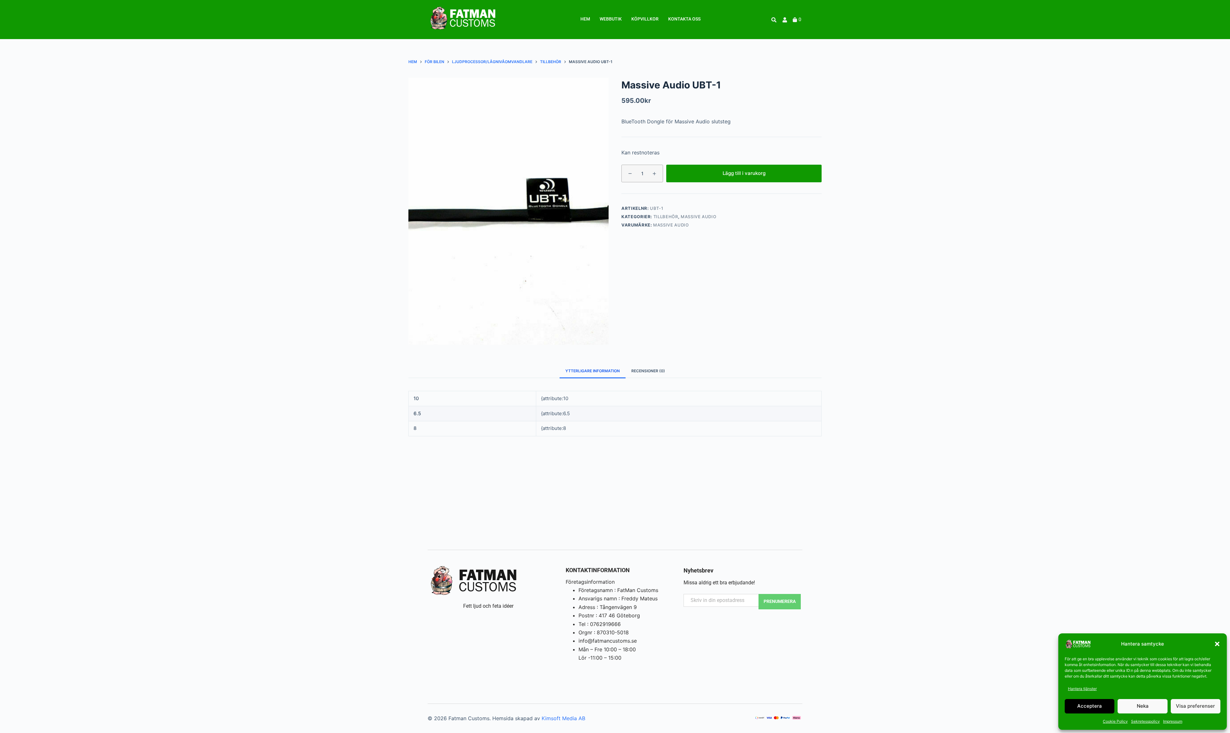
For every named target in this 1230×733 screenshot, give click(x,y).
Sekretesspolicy (1145, 721)
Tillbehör (665, 216)
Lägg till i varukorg (744, 173)
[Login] (786, 20)
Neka (1143, 706)
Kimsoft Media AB (563, 718)
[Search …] (774, 20)
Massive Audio (698, 216)
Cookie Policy (1115, 721)
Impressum (1172, 721)
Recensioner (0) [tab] (648, 370)
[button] (1217, 644)
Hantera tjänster (1082, 688)
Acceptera (1089, 706)
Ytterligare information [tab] (592, 370)
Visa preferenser (1195, 706)
